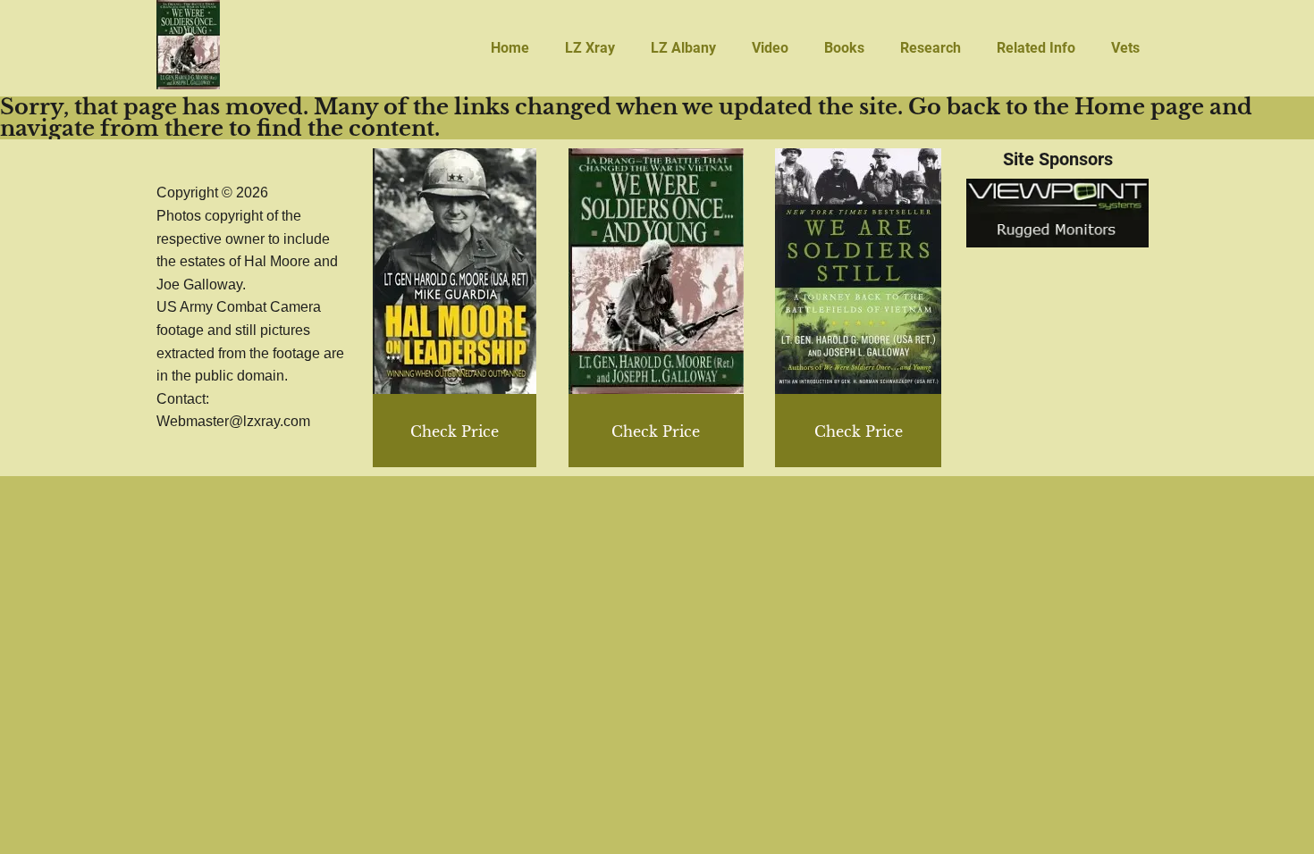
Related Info (1036, 47)
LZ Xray (590, 47)
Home (510, 47)
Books (844, 47)
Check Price (858, 431)
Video (770, 47)
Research (930, 47)
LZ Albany (683, 47)
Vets (1125, 47)
